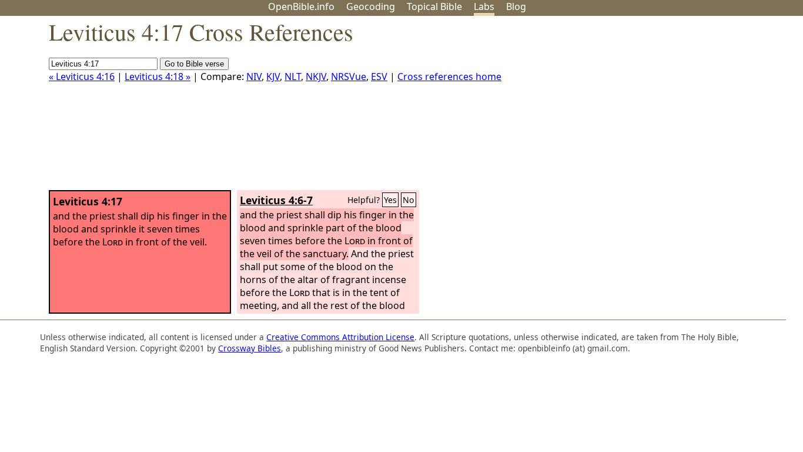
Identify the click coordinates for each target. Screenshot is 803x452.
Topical (434, 6)
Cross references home (449, 76)
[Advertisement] (684, 107)
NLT (293, 76)
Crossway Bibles (249, 348)
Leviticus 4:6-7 (276, 200)
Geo (370, 6)
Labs (484, 6)
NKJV (316, 76)
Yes (390, 199)
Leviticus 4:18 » (157, 76)
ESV (379, 76)
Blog (516, 6)
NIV (254, 76)
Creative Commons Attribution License (340, 337)
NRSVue (348, 76)
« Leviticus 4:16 (82, 76)
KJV (273, 76)
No (408, 199)
